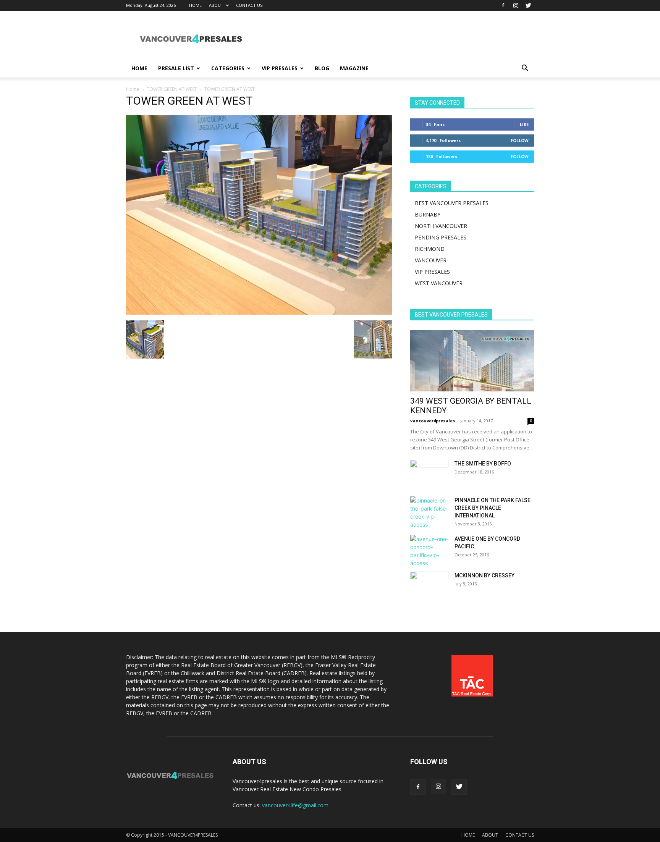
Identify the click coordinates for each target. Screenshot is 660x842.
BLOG (322, 68)
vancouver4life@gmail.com (295, 805)
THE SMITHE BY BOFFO (483, 464)
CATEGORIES (227, 68)
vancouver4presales (432, 420)
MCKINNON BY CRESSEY (484, 575)
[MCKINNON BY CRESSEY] (429, 585)
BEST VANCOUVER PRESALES (452, 203)
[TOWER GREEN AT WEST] (259, 312)
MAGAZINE (354, 68)
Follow (520, 140)
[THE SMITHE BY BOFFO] (429, 473)
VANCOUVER (430, 260)
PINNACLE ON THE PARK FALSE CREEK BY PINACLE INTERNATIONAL (493, 508)
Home (132, 89)
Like (524, 124)
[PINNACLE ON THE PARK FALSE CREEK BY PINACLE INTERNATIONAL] (429, 512)
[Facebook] (503, 5)
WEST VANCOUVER (439, 283)
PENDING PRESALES (440, 237)
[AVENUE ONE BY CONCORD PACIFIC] (429, 551)
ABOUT (216, 5)
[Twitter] (528, 5)
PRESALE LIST (176, 68)
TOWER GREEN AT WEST (172, 89)
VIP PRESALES (280, 68)
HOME (195, 5)
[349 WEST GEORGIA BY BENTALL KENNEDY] (472, 360)
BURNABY (427, 214)
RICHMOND (430, 248)
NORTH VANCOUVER (441, 225)
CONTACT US (249, 5)
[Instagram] (515, 5)
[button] (525, 69)
